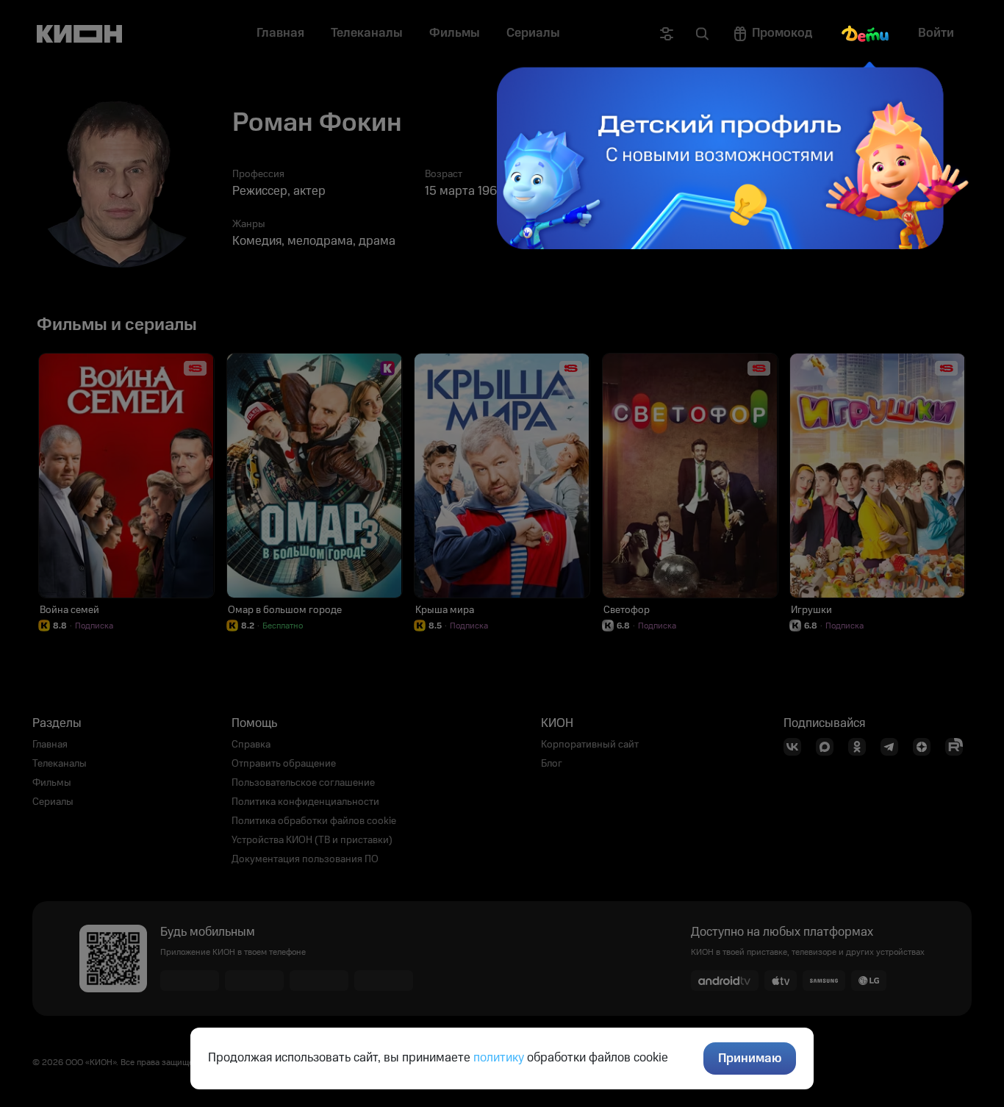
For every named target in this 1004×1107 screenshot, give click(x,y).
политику (498, 1058)
